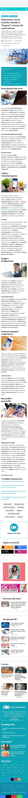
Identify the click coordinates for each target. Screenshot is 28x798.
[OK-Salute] (4, 9)
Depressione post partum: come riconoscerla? (5, 693)
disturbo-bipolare (9, 507)
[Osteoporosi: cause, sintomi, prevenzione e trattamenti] (5, 639)
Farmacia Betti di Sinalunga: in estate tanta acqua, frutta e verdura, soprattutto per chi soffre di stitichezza (19, 604)
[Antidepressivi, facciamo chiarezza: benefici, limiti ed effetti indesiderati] (21, 670)
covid (3, 770)
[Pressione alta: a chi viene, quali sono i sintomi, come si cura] (5, 631)
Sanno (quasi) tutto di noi (11, 73)
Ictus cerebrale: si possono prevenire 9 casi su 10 (17, 623)
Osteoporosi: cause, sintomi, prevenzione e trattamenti (18, 637)
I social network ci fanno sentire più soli (12, 481)
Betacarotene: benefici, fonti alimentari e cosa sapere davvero (17, 753)
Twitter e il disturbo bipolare (12, 75)
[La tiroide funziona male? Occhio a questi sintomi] (5, 652)
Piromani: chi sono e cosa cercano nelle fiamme (7, 675)
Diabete (18, 770)
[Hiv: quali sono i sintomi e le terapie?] (5, 645)
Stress (3, 775)
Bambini (22, 765)
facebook (21, 507)
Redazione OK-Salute (7, 40)
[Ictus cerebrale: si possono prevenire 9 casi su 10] (5, 625)
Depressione (15, 12)
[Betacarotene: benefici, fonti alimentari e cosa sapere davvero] (5, 754)
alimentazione (5, 765)
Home (3, 12)
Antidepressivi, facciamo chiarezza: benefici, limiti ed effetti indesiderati (21, 677)
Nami (17, 293)
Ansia (18, 765)
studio (16, 358)
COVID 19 (8, 770)
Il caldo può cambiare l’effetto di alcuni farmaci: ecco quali (18, 746)
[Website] (14, 536)
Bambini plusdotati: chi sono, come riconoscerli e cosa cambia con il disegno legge (21, 693)
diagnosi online (19, 504)
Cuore (13, 770)
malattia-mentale (14, 513)
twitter (21, 517)
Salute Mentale (8, 12)
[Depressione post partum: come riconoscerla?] (7, 686)
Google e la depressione (11, 77)
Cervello (8, 767)
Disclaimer (14, 792)
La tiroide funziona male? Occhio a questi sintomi (17, 651)
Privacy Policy (6, 792)
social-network (10, 517)
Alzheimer (12, 765)
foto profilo (10, 510)
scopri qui (11, 313)
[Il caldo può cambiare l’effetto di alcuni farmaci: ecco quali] (5, 747)
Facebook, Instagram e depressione (11, 81)
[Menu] (26, 9)
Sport (21, 772)
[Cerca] (23, 9)
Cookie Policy (22, 792)
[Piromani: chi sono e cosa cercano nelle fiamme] (7, 670)
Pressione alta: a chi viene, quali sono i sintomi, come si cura (18, 631)
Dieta (23, 770)
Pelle (10, 772)
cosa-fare (21, 767)
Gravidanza (4, 772)
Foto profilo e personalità (12, 84)
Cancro (3, 767)
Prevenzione (15, 772)
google (20, 510)
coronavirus (14, 767)
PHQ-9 (11, 307)
